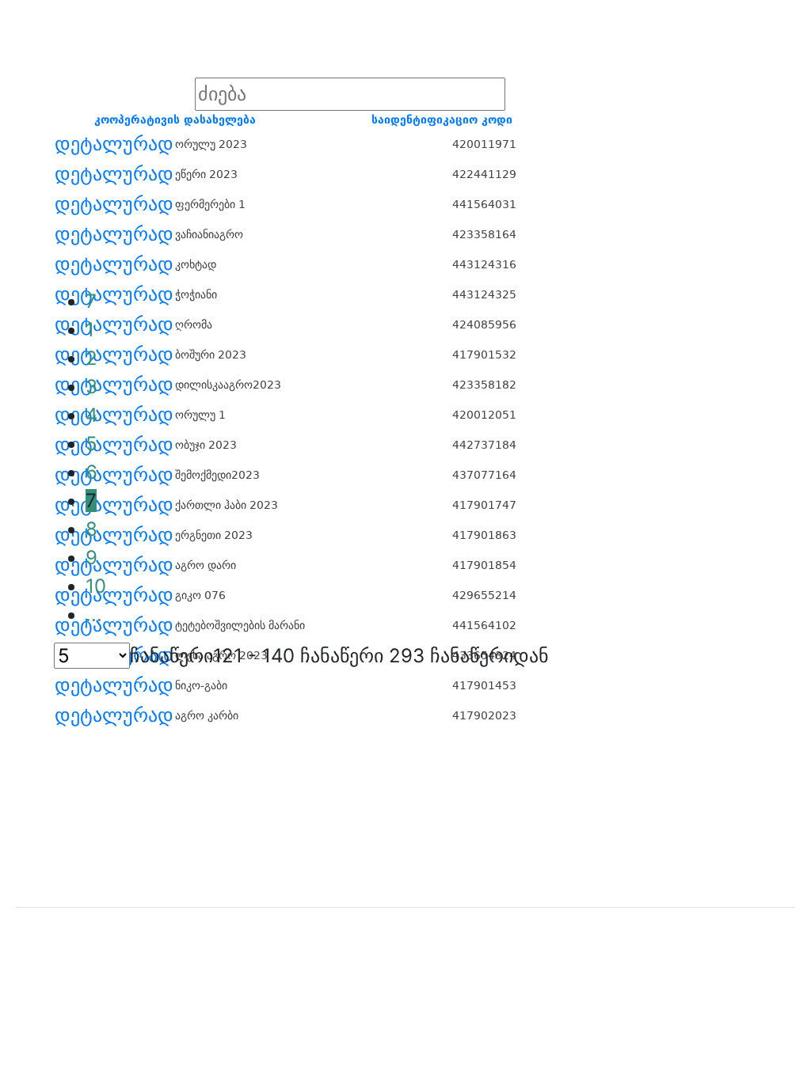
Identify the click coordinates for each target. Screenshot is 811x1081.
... (94, 614)
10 (96, 586)
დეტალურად (114, 144)
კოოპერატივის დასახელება (175, 119)
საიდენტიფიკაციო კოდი (441, 119)
